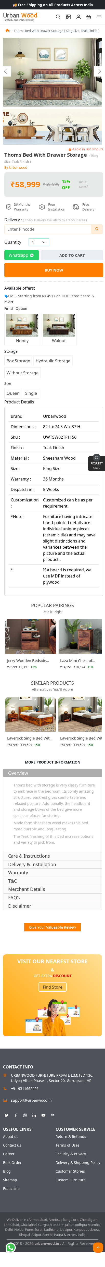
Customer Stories (70, 1171)
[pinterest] (52, 1114)
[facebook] (15, 1114)
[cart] (86, 17)
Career (9, 1154)
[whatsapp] (11, 1247)
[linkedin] (34, 1114)
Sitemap (10, 1180)
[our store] (66, 17)
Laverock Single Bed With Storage (29, 739)
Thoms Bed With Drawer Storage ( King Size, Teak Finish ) (56, 30)
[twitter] (6, 1114)
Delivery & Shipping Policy (78, 1162)
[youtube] (43, 1114)
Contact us (12, 1145)
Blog (7, 1171)
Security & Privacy (71, 1154)
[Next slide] (99, 71)
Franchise (11, 1188)
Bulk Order (12, 1162)
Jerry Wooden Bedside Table (26, 661)
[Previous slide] (6, 71)
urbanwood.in (47, 1243)
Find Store (52, 987)
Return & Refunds (71, 1136)
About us (10, 1136)
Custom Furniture (71, 1180)
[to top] (98, 1248)
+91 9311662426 (24, 1088)
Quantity (12, 242)
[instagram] (25, 1114)
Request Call (96, 465)
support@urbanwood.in (31, 1100)
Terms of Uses (68, 1145)
